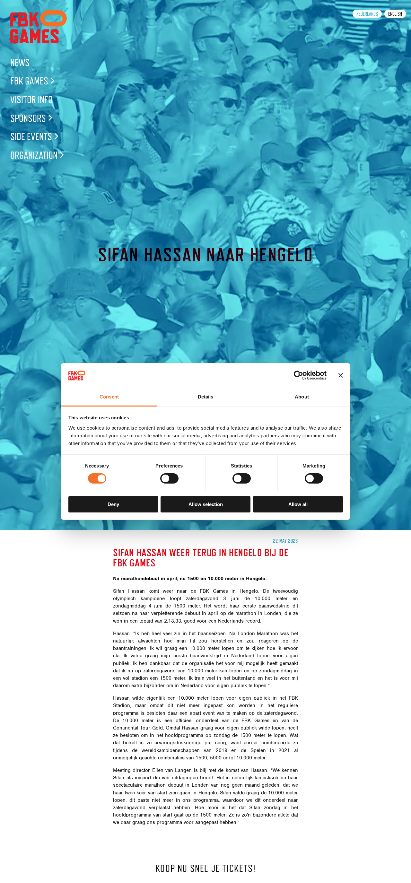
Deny (113, 504)
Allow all (298, 504)
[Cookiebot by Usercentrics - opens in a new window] (298, 375)
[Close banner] (340, 375)
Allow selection (205, 504)
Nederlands (367, 14)
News (20, 62)
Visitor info (31, 99)
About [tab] (302, 396)
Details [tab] (206, 396)
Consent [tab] (109, 396)
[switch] (169, 478)
